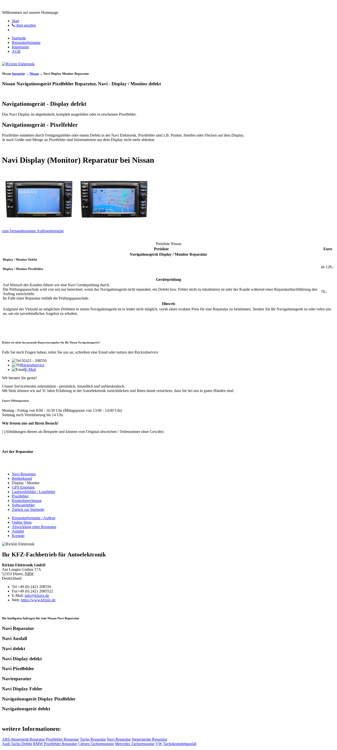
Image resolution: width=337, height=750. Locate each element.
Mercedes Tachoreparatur (134, 744)
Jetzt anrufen (25, 25)
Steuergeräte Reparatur (149, 739)
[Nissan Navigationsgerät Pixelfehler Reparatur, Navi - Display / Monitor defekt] (39, 222)
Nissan (34, 73)
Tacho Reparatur (93, 739)
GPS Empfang (23, 487)
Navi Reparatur (24, 474)
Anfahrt (18, 531)
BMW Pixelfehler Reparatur (55, 744)
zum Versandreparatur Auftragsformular (33, 231)
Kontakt (18, 536)
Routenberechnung (26, 501)
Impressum (20, 47)
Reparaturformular (26, 42)
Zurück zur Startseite (28, 509)
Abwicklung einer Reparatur (34, 527)
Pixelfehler (20, 496)
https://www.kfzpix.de (38, 600)
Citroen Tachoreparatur (96, 744)
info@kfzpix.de (37, 595)
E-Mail (30, 369)
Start (15, 21)
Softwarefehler (23, 505)
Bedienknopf (22, 478)
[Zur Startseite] (18, 64)
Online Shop (22, 522)
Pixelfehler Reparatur (62, 739)
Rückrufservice (32, 365)
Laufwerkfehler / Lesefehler (33, 492)
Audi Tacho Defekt (17, 744)
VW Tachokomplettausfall (175, 744)
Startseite (19, 38)
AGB (16, 51)
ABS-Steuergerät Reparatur (23, 739)
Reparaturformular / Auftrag (33, 518)
